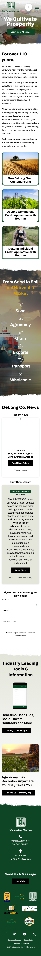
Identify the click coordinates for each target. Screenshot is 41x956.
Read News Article (20, 463)
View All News (20, 470)
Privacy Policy (28, 940)
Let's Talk (20, 881)
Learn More (20, 570)
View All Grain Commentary (20, 577)
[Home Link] (10, 7)
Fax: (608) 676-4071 (20, 844)
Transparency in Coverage (20, 943)
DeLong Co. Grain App (16, 730)
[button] (28, 7)
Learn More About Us (21, 32)
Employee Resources (14, 940)
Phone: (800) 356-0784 (20, 841)
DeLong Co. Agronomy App (18, 793)
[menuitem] (15, 939)
